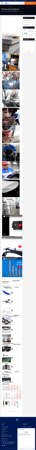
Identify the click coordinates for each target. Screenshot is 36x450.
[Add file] (18, 449)
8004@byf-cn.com (5, 438)
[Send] (34, 449)
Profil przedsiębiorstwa (5, 426)
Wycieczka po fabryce (5, 428)
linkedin (2, 445)
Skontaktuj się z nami (5, 431)
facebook (4, 445)
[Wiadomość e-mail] (26, 33)
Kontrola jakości (4, 429)
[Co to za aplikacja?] (24, 33)
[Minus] (33, 429)
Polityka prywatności (5, 434)
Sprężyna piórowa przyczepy (27, 426)
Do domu (2, 11)
